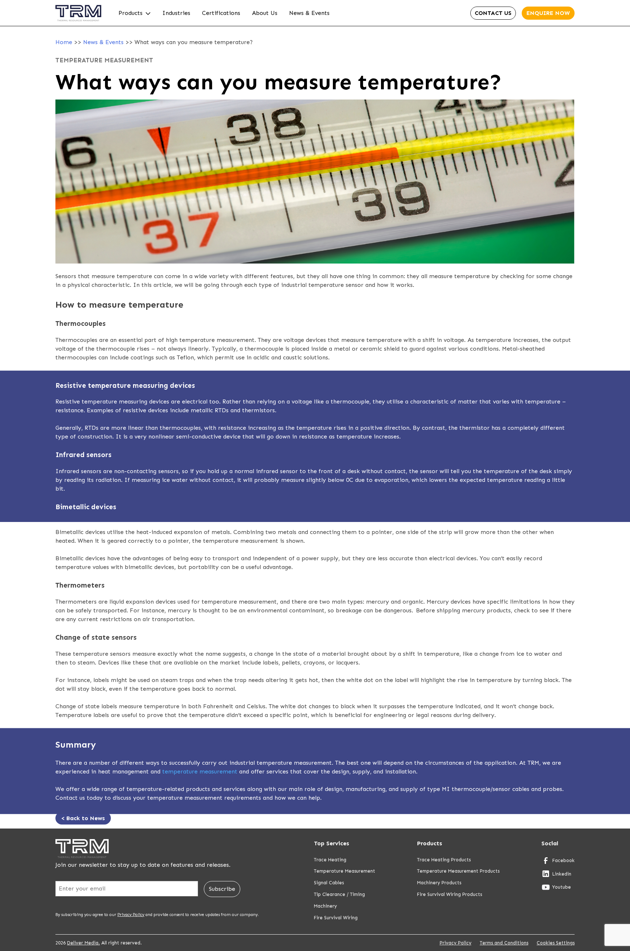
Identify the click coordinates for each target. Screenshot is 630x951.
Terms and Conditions (504, 943)
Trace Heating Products (444, 859)
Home (63, 42)
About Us (264, 12)
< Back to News (83, 818)
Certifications (221, 12)
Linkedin (561, 874)
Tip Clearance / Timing (339, 894)
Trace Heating (330, 859)
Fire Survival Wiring (336, 917)
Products (130, 12)
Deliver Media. (83, 943)
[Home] (78, 24)
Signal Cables (329, 882)
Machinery (325, 906)
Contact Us (493, 12)
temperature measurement (199, 771)
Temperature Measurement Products (458, 871)
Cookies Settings (556, 943)
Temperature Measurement (344, 871)
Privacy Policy (130, 914)
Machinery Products (439, 882)
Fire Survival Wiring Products (449, 894)
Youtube (561, 887)
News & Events (309, 12)
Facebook (563, 860)
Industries (176, 12)
